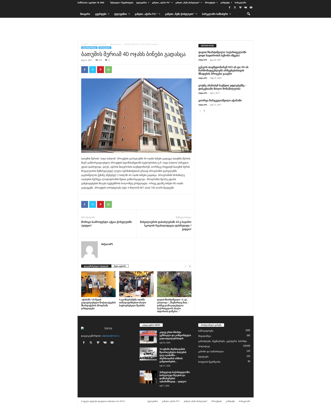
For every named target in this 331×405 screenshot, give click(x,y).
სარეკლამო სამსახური (215, 14)
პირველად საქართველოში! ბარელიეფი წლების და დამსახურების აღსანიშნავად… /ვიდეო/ (174, 377)
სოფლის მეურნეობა (209, 362)
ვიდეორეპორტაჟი (99, 44)
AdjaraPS (107, 244)
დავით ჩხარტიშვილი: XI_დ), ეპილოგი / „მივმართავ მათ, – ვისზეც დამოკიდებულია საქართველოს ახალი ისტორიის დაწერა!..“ (173, 305)
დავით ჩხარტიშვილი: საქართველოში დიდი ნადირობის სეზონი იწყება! (222, 53)
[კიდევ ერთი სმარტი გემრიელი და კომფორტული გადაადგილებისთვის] (148, 337)
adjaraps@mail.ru (110, 336)
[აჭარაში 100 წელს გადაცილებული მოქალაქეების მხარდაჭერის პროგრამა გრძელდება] (98, 284)
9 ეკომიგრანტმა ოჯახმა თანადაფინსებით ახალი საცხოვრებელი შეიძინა (132, 302)
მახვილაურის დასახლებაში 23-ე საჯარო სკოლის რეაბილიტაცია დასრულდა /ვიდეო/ (165, 225)
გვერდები (100, 14)
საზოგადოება (115, 44)
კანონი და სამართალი (211, 351)
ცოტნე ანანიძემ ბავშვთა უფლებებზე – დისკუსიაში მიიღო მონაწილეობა (222, 87)
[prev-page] (185, 266)
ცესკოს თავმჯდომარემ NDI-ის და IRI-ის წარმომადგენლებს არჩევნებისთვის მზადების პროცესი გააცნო (223, 70)
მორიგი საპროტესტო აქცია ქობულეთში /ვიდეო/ (106, 223)
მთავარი (85, 14)
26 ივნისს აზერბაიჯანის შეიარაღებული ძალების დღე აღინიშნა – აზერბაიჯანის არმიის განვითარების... (172, 355)
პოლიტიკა (204, 346)
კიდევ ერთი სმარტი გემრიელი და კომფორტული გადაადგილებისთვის (175, 335)
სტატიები (203, 356)
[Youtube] (251, 7)
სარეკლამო (240, 2)
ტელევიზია (141, 2)
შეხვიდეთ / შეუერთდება (121, 2)
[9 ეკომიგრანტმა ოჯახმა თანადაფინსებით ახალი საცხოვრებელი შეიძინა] (136, 284)
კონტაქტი (225, 2)
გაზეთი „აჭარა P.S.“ (161, 2)
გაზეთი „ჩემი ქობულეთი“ (187, 2)
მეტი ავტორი (120, 266)
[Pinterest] (100, 69)
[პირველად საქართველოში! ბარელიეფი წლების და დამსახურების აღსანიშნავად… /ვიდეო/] (148, 377)
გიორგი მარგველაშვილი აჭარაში (220, 100)
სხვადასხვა (204, 336)
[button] (248, 14)
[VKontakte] (246, 7)
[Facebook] (230, 7)
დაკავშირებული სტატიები (96, 266)
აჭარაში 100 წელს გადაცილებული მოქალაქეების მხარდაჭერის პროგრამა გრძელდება (98, 304)
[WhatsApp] (108, 69)
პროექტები (210, 2)
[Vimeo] (240, 7)
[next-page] (190, 266)
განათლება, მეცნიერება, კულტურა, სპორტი (222, 341)
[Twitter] (235, 7)
